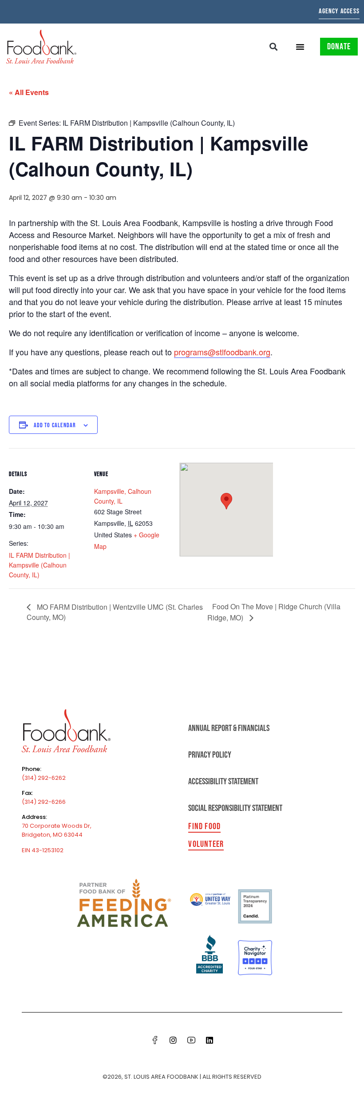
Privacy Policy (209, 755)
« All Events (29, 92)
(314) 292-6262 (44, 778)
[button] (273, 47)
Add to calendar (55, 425)
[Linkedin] (210, 1040)
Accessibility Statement (223, 781)
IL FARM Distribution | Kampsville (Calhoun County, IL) (39, 565)
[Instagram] (173, 1040)
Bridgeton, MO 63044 (52, 834)
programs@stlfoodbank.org (222, 351)
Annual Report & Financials (228, 728)
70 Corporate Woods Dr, (56, 826)
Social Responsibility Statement (235, 808)
